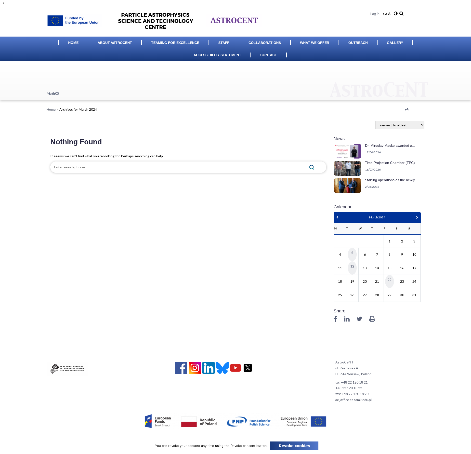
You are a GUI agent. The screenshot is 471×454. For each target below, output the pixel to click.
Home (73, 43)
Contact (268, 55)
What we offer (314, 43)
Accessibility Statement (217, 55)
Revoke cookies (294, 446)
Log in (374, 14)
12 (352, 266)
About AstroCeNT (115, 43)
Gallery (395, 43)
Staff (223, 43)
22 (390, 280)
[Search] (312, 167)
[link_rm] (401, 14)
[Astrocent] (76, 19)
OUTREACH (358, 43)
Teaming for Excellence (175, 43)
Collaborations (265, 43)
